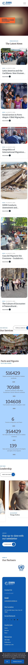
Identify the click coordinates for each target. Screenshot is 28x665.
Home (6, 628)
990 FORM (7, 640)
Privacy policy (17, 661)
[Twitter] (8, 619)
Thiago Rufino (7, 515)
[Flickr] (17, 619)
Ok (7, 661)
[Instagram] (11, 619)
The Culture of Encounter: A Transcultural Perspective (14, 306)
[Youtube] (14, 619)
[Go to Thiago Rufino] (14, 495)
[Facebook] (5, 619)
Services (6, 630)
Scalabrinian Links (9, 644)
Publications (7, 642)
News (3, 68)
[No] (24, 659)
